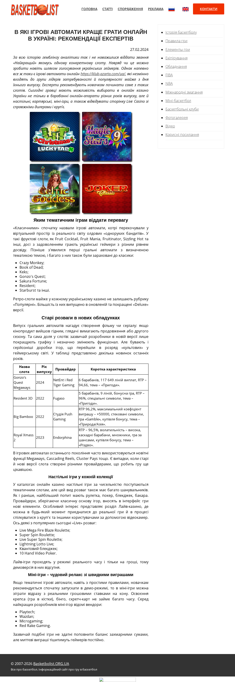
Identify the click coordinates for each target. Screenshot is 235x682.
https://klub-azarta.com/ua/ (103, 73)
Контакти (208, 9)
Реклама (155, 9)
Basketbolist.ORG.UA (51, 663)
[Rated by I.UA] (117, 679)
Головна (89, 9)
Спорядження (130, 9)
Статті (107, 9)
